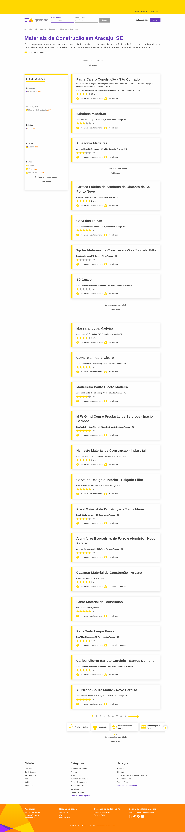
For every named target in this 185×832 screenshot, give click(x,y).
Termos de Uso (30, 818)
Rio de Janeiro (30, 772)
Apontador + (63, 812)
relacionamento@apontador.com (141, 812)
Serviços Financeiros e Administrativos (132, 775)
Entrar (155, 20)
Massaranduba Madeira (94, 328)
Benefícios (75, 789)
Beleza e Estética (77, 786)
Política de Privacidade (102, 812)
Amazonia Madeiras (91, 143)
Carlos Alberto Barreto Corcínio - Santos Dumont (115, 661)
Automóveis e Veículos (79, 779)
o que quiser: (56, 17)
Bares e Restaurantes (79, 782)
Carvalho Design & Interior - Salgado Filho (109, 480)
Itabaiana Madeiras (91, 114)
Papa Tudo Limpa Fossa (95, 631)
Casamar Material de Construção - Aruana (109, 573)
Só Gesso (84, 280)
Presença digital (64, 818)
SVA (60, 815)
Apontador (29, 29)
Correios (120, 769)
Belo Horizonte (30, 775)
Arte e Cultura (76, 775)
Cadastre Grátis (141, 20)
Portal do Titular (99, 815)
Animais (74, 772)
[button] (114, 734)
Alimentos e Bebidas (79, 769)
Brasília (27, 779)
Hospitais (121, 772)
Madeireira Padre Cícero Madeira (102, 387)
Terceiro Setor (122, 782)
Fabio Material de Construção (99, 602)
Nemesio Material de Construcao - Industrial (111, 450)
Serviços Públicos (124, 779)
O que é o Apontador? (32, 812)
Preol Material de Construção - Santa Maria (110, 509)
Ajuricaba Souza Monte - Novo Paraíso (106, 690)
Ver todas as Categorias (80, 796)
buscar (104, 20)
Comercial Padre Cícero (95, 358)
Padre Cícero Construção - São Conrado (108, 79)
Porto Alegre (29, 786)
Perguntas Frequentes (32, 815)
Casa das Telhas (89, 221)
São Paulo (29, 769)
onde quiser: (80, 17)
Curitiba (28, 782)
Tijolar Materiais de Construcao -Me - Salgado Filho (116, 250)
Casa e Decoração (78, 792)
